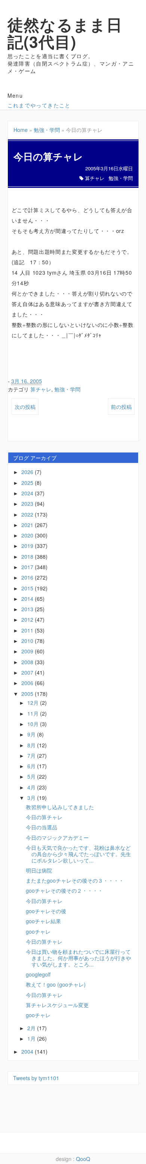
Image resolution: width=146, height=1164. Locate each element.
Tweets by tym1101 (36, 1078)
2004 (28, 1051)
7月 (32, 755)
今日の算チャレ (44, 817)
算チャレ (94, 178)
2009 (28, 651)
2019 (28, 545)
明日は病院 (39, 870)
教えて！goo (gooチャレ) (56, 984)
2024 (28, 493)
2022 (28, 514)
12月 (33, 702)
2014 (28, 598)
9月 (32, 734)
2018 (28, 556)
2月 (32, 1028)
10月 (33, 724)
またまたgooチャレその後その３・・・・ (75, 880)
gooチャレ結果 (43, 921)
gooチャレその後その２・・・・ (64, 890)
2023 (28, 503)
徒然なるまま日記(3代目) (65, 33)
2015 (28, 588)
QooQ (83, 1159)
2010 (28, 640)
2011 (28, 630)
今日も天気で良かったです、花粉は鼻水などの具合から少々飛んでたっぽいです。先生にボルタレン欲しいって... (78, 854)
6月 (32, 766)
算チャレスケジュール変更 (57, 1005)
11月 (33, 713)
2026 (28, 472)
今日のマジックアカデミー (57, 837)
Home (20, 129)
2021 (28, 525)
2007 (28, 672)
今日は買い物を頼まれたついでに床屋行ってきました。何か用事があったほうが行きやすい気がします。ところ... (78, 958)
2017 (28, 567)
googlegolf (38, 974)
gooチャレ (38, 931)
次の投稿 (25, 406)
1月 (32, 1038)
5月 (32, 776)
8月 (32, 745)
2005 (28, 693)
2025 (28, 482)
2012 (28, 619)
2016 (28, 577)
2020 (28, 535)
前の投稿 (121, 406)
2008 (28, 662)
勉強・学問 (47, 129)
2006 (28, 683)
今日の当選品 (41, 827)
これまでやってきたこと (39, 105)
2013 (28, 609)
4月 (32, 787)
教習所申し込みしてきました (60, 807)
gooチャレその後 (46, 911)
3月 (32, 797)
